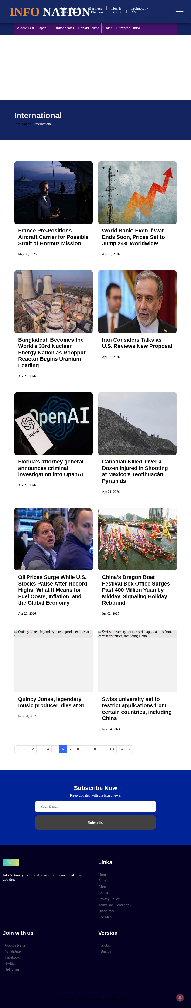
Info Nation (22, 124)
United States (64, 28)
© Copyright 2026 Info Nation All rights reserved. (95, 999)
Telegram (12, 969)
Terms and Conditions (114, 905)
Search (103, 881)
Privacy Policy (109, 899)
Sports (117, 12)
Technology (139, 8)
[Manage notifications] (180, 997)
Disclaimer (106, 911)
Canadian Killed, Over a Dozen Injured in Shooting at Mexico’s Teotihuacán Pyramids (135, 471)
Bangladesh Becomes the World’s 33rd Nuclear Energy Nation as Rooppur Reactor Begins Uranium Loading (52, 352)
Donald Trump (88, 28)
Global (106, 945)
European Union (128, 28)
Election (97, 12)
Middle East (25, 28)
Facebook (12, 957)
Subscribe (95, 822)
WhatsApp (13, 951)
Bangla (106, 951)
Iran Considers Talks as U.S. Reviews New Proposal (137, 343)
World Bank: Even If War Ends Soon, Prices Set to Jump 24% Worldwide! (133, 237)
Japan (42, 28)
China (107, 28)
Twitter (10, 963)
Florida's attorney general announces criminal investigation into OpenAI (50, 468)
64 (121, 749)
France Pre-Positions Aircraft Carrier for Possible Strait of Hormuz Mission (53, 237)
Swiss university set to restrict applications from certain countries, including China (137, 708)
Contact (104, 893)
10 (94, 749)
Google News (15, 945)
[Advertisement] (95, 67)
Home (102, 875)
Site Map (105, 917)
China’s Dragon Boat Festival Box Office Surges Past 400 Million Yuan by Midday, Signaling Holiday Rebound (136, 590)
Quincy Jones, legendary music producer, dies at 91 (51, 702)
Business (95, 8)
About (103, 887)
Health (116, 8)
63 (112, 749)
